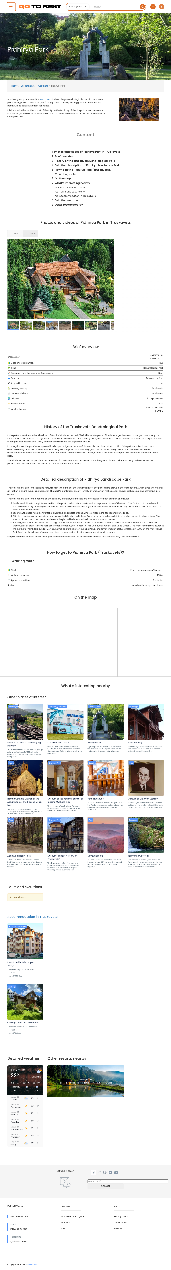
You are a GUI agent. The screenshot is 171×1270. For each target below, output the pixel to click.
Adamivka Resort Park (19, 855)
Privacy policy (121, 1216)
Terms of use (120, 1222)
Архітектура (13, 707)
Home (14, 85)
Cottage (12, 987)
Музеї (59, 763)
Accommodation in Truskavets (32, 917)
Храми (11, 763)
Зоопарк (92, 707)
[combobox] (78, 7)
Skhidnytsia (86, 1079)
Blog (63, 1228)
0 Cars (109, 1083)
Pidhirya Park (94, 742)
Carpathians (27, 85)
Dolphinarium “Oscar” (58, 742)
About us (65, 1222)
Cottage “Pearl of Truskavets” (23, 1022)
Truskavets (42, 85)
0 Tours (85, 1083)
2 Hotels (63, 1083)
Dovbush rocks (95, 855)
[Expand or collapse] (120, 146)
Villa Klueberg (135, 742)
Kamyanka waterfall (138, 855)
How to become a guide (72, 1216)
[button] (112, 242)
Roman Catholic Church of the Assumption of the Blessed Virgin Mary (24, 802)
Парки (98, 707)
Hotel (11, 926)
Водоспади (133, 820)
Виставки (52, 707)
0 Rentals (74, 1083)
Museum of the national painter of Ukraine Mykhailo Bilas (65, 800)
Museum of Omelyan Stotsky (143, 798)
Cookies (118, 1228)
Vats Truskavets (96, 798)
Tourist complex (19, 926)
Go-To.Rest (32, 1264)
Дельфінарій (61, 707)
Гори (91, 820)
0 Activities (97, 1083)
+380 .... (14, 972)
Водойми (92, 763)
